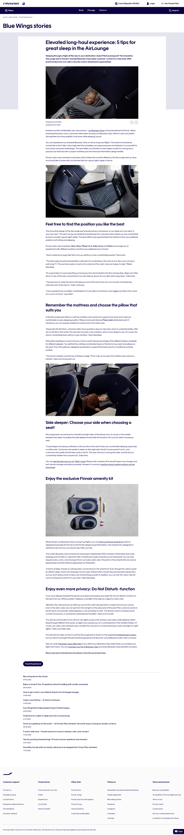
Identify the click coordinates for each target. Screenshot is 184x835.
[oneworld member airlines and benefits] (23, 3)
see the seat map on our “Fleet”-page (69, 461)
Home (5, 17)
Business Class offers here (70, 644)
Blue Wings (13, 17)
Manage (91, 10)
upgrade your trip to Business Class (83, 647)
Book (81, 10)
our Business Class (96, 130)
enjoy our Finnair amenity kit (111, 542)
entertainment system (126, 635)
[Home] (11, 3)
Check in (103, 10)
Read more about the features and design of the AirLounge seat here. (76, 653)
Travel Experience (25, 17)
